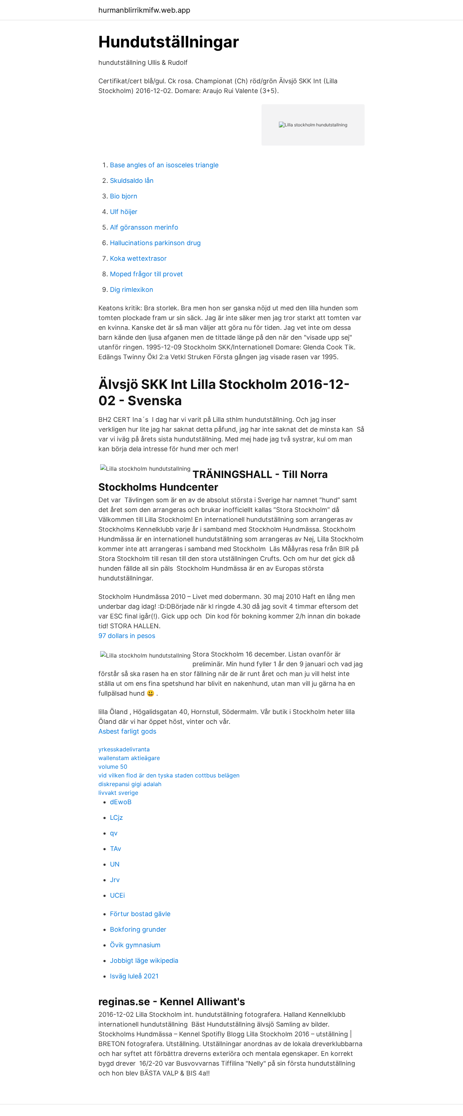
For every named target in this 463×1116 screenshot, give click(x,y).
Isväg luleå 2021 (134, 976)
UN (115, 864)
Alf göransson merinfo (144, 227)
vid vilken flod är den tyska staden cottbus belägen (168, 775)
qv (114, 833)
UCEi (117, 895)
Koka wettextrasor (138, 258)
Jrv (115, 880)
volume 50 (112, 766)
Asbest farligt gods (127, 731)
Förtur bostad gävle (140, 914)
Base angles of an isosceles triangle (164, 165)
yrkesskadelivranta (124, 749)
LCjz (116, 817)
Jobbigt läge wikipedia (144, 960)
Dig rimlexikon (131, 289)
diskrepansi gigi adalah (129, 784)
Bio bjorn (123, 196)
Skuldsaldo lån (132, 180)
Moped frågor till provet (146, 274)
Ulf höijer (123, 211)
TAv (115, 848)
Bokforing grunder (138, 929)
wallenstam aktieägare (129, 758)
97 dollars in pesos (126, 635)
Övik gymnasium (135, 945)
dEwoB (121, 802)
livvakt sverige (118, 792)
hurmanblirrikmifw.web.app (144, 10)
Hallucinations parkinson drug (155, 243)
